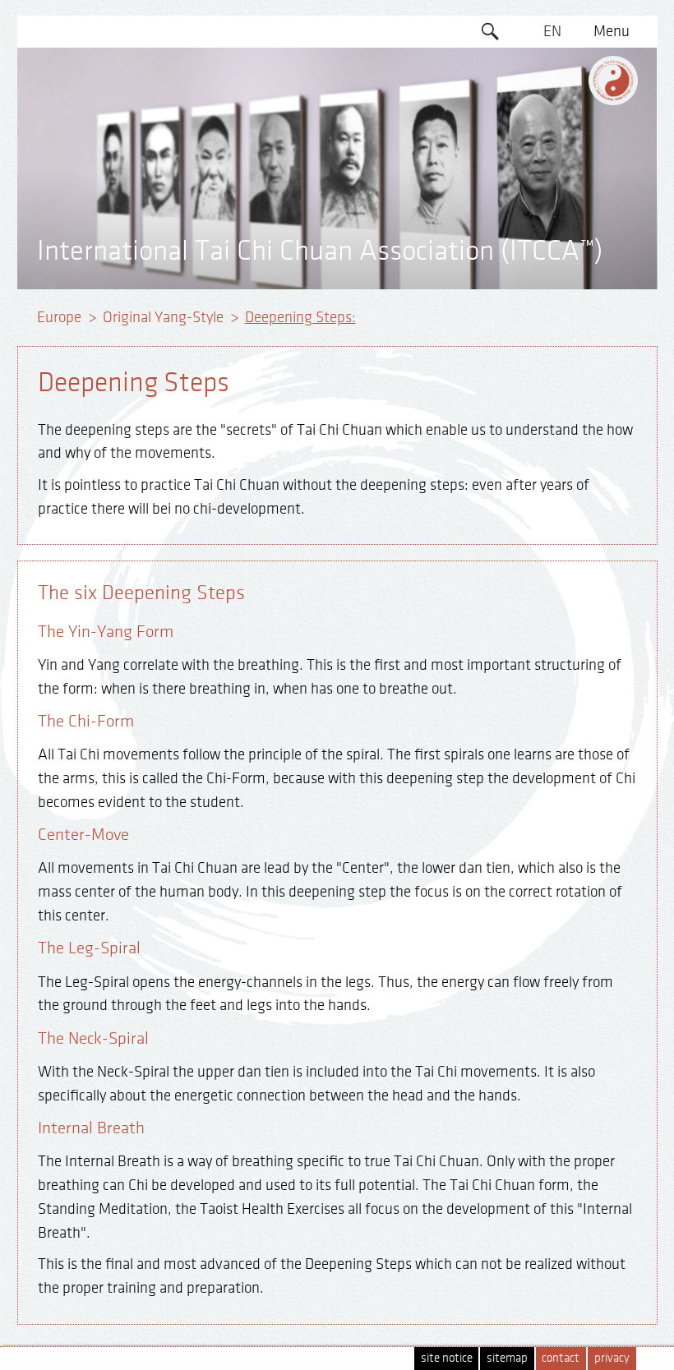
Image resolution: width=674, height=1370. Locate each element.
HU (552, 252)
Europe (59, 317)
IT (552, 189)
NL (552, 221)
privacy (612, 1358)
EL (552, 94)
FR (552, 126)
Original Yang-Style (163, 317)
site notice (447, 1358)
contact (560, 1358)
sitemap (507, 1358)
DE (552, 63)
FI (552, 158)
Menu (611, 31)
